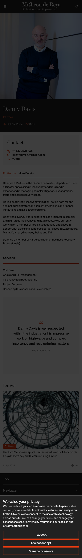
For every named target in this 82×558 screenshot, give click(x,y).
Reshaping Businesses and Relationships (27, 289)
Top (6, 478)
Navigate (10, 490)
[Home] (41, 6)
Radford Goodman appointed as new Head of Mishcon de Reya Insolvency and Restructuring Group (40, 454)
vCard (16, 159)
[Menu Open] (5, 6)
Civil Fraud (9, 270)
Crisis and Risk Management (19, 275)
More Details (26, 173)
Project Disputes (12, 284)
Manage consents (41, 551)
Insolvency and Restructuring (20, 279)
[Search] (77, 6)
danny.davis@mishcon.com (28, 155)
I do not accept (41, 543)
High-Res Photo (15, 124)
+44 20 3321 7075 (22, 151)
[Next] (77, 429)
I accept (41, 534)
